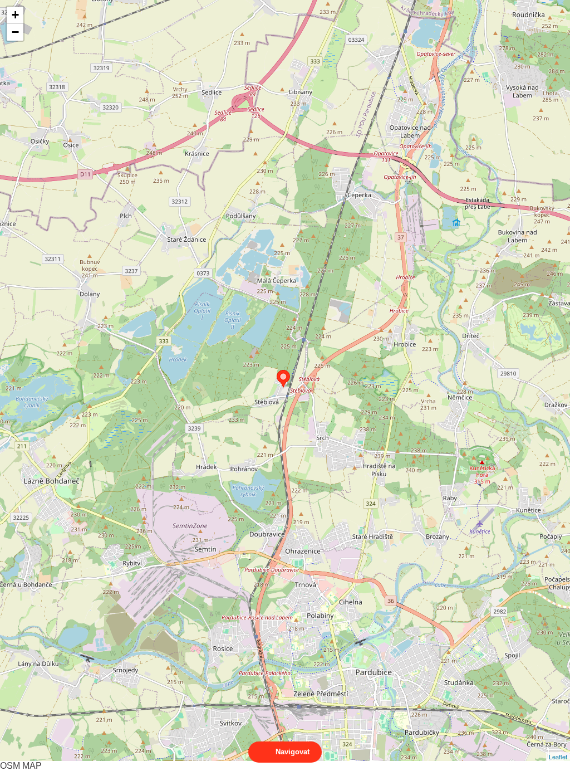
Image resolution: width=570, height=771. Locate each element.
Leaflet (558, 756)
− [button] (15, 32)
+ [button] (15, 15)
